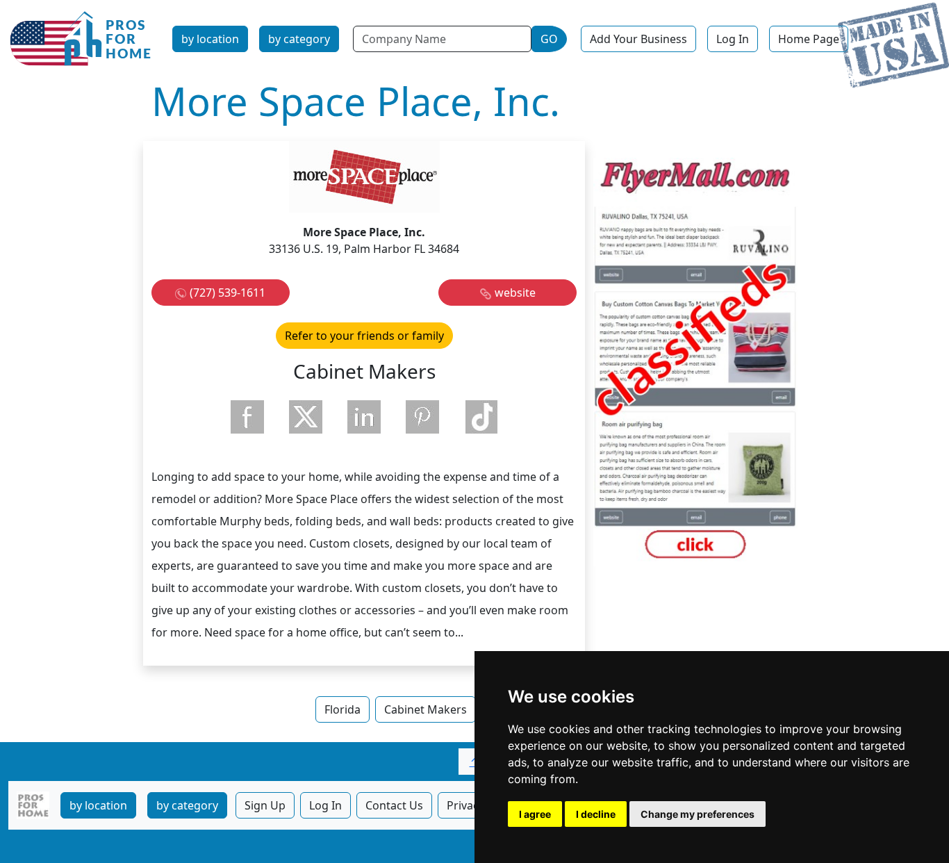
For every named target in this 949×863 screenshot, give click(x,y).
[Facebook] (247, 417)
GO (549, 39)
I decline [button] (596, 814)
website (515, 292)
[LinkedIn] (364, 417)
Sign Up (265, 805)
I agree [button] (535, 814)
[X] (305, 417)
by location (210, 39)
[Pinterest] (422, 417)
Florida (342, 709)
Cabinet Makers (425, 709)
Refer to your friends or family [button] (364, 335)
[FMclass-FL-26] (695, 360)
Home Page (808, 39)
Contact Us (394, 805)
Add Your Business (638, 39)
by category (299, 39)
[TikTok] (480, 417)
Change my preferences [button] (697, 814)
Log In (732, 39)
